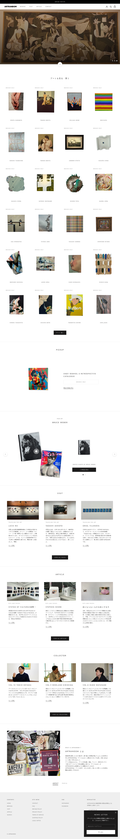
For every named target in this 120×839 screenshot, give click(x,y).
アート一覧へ (60, 332)
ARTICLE (39, 6)
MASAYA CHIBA (16, 201)
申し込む (100, 832)
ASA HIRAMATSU (16, 241)
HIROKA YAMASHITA (16, 323)
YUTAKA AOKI (45, 241)
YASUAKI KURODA (74, 241)
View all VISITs (60, 557)
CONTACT (48, 6)
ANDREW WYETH (74, 160)
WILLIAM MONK (75, 120)
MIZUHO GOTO (45, 323)
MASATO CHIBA (104, 160)
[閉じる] (115, 812)
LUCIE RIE (13, 526)
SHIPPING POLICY (37, 818)
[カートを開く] (115, 7)
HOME (9, 803)
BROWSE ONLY (81, 382)
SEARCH (9, 815)
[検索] (111, 7)
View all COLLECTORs (60, 714)
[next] (114, 454)
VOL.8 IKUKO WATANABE (95, 685)
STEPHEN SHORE (54, 607)
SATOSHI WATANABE (45, 201)
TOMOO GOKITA (45, 120)
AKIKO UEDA (45, 282)
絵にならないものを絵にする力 (96, 607)
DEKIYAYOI (103, 120)
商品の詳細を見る (68, 388)
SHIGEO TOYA (74, 201)
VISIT (31, 6)
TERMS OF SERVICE (38, 815)
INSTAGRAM (65, 803)
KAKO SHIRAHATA (74, 282)
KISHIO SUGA (103, 282)
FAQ (33, 806)
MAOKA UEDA (103, 201)
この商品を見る (84, 470)
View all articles (60, 638)
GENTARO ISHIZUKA (16, 282)
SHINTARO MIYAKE (104, 241)
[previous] (5, 454)
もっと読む (12, 545)
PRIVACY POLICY (37, 812)
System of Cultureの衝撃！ (22, 607)
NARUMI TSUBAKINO (16, 160)
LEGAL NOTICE (36, 820)
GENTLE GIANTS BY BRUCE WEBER (84, 464)
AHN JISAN (103, 323)
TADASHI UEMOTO (54, 526)
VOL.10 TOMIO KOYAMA (20, 685)
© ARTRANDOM (11, 834)
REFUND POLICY (37, 809)
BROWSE (23, 6)
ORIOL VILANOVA (91, 526)
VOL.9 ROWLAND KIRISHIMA (59, 685)
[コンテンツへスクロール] (60, 64)
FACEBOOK (65, 806)
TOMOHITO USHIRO (74, 323)
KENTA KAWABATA (16, 120)
